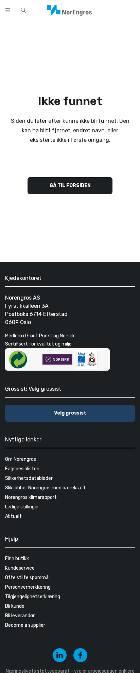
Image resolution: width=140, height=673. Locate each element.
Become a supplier (25, 625)
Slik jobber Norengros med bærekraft (45, 488)
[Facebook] (80, 655)
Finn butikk (17, 558)
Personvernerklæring (28, 587)
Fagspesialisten (22, 469)
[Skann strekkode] (131, 9)
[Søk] (113, 9)
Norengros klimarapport (31, 497)
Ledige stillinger (22, 507)
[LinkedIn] (60, 655)
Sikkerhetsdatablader (29, 478)
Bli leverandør (20, 616)
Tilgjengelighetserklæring (32, 597)
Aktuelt (13, 516)
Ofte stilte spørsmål (27, 578)
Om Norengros (20, 459)
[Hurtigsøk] (23, 10)
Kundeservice (20, 568)
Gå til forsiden (70, 185)
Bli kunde (14, 606)
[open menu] (8, 10)
